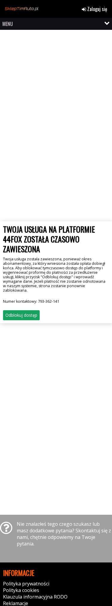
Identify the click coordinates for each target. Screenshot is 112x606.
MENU (7, 23)
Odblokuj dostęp (21, 315)
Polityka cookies (21, 590)
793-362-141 (48, 301)
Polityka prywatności (26, 583)
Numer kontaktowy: (31, 301)
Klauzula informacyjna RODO (35, 596)
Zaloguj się (96, 9)
